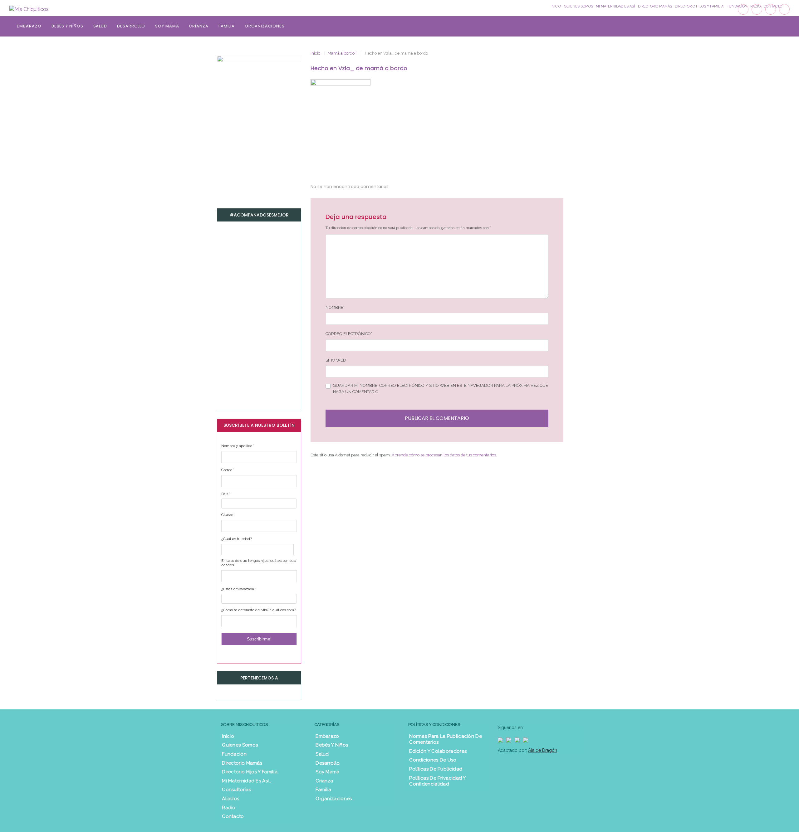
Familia (226, 26)
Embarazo (29, 26)
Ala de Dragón (542, 750)
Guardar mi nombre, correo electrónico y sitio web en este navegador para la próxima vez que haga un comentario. (440, 388)
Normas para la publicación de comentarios (445, 739)
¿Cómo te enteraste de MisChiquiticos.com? (258, 610)
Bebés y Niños (67, 26)
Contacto (233, 816)
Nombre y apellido (237, 446)
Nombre (335, 307)
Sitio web (336, 360)
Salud (100, 26)
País (225, 494)
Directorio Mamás (242, 763)
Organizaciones (265, 26)
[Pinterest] (784, 9)
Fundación (234, 754)
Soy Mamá (167, 26)
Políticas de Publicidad (435, 769)
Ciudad (227, 515)
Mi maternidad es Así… (246, 781)
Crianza (198, 26)
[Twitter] (757, 9)
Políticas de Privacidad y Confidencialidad (437, 781)
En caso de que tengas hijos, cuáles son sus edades (258, 562)
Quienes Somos (240, 745)
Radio (229, 807)
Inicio (315, 53)
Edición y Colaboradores (438, 751)
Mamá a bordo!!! (342, 53)
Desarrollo (131, 26)
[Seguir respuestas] (397, 187)
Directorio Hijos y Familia (249, 772)
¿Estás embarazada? (238, 589)
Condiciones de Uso (432, 760)
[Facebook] (743, 9)
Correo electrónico (349, 333)
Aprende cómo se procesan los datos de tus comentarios (444, 455)
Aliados (230, 798)
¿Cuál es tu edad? (236, 539)
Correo (227, 470)
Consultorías (236, 789)
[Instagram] (770, 9)
